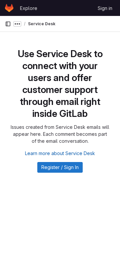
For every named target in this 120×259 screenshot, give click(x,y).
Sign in (105, 8)
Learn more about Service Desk (60, 153)
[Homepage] (9, 8)
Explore (28, 8)
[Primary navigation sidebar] (8, 24)
